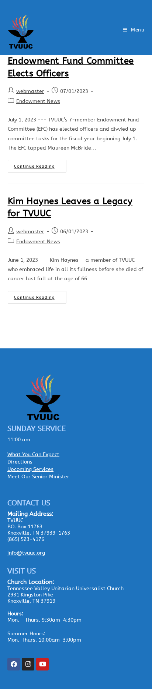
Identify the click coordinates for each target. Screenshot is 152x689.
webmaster (30, 91)
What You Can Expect (33, 454)
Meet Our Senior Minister (38, 477)
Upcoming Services (30, 469)
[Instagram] (28, 664)
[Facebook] (13, 664)
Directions (19, 462)
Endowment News (38, 101)
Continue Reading (40, 164)
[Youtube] (42, 664)
